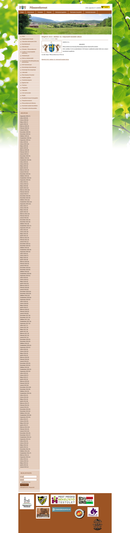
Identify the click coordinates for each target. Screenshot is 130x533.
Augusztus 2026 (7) (25, 116)
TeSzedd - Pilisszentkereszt (29, 49)
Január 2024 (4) (24, 172)
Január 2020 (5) (24, 265)
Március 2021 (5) (24, 237)
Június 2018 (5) (24, 303)
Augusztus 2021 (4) (25, 227)
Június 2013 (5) (24, 421)
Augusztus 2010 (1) (25, 457)
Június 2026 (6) (24, 120)
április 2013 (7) (24, 425)
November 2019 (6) (25, 269)
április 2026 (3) (24, 124)
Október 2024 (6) (24, 158)
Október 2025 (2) (24, 136)
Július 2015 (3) (24, 373)
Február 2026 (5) (24, 128)
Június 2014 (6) (24, 397)
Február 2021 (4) (24, 239)
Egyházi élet (25, 82)
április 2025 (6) (24, 148)
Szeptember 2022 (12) (26, 202)
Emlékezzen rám (25, 482)
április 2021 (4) (24, 235)
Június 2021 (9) (24, 231)
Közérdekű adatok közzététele (30, 105)
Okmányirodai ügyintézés (60, 12)
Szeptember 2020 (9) (25, 249)
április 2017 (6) (24, 331)
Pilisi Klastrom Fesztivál (28, 75)
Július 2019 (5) (24, 277)
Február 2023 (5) (24, 192)
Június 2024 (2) (24, 164)
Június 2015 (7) (24, 375)
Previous (18, 25)
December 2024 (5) (25, 156)
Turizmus (24, 85)
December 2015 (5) (25, 363)
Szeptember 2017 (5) (25, 321)
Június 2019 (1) (24, 279)
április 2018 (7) (24, 307)
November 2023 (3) (25, 174)
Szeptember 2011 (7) (25, 453)
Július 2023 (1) (24, 182)
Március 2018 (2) (24, 309)
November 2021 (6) (25, 221)
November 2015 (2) (25, 365)
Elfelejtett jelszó (24, 487)
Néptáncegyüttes (26, 77)
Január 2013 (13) (24, 431)
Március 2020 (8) (24, 261)
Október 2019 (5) (24, 271)
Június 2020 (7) (24, 255)
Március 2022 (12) (25, 213)
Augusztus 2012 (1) (25, 439)
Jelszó (22, 479)
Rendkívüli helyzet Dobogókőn (30, 98)
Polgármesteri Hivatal (27, 39)
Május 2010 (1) (24, 463)
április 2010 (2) (24, 465)
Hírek (23, 36)
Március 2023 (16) (25, 190)
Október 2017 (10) (25, 319)
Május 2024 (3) (24, 166)
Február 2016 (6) (24, 359)
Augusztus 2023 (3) (25, 180)
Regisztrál (31, 487)
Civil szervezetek (26, 93)
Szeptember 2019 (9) (25, 273)
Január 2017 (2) (24, 337)
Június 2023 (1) (24, 184)
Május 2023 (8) (24, 186)
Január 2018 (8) (24, 313)
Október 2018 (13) (25, 295)
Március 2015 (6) (24, 381)
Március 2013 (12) (25, 427)
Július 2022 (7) (24, 205)
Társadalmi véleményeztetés (29, 108)
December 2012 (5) (25, 433)
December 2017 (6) (25, 315)
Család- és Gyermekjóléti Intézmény (28, 52)
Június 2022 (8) (24, 207)
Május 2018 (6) (24, 305)
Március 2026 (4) (24, 126)
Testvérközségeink (27, 80)
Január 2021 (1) (24, 241)
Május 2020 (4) (24, 257)
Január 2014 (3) (24, 407)
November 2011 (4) (25, 449)
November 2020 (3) (25, 245)
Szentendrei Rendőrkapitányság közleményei (30, 61)
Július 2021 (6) (24, 229)
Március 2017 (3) (24, 333)
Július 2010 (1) (24, 459)
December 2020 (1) (25, 243)
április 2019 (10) (24, 283)
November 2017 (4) (25, 317)
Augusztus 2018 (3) (25, 299)
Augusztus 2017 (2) (25, 323)
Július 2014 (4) (24, 395)
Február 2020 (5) (24, 263)
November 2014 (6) (25, 389)
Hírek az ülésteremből (27, 58)
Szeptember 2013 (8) (25, 415)
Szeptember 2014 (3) (25, 393)
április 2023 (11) (24, 188)
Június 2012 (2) (24, 443)
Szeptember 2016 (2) (25, 345)
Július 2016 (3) (24, 349)
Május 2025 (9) (24, 146)
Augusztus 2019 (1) (25, 275)
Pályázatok (49, 12)
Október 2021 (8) (24, 223)
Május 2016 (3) (24, 353)
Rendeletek (40, 12)
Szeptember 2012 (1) (25, 437)
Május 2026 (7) (24, 122)
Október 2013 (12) (25, 413)
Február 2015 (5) (24, 383)
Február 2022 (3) (24, 215)
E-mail (22, 476)
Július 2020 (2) (24, 253)
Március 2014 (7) (24, 403)
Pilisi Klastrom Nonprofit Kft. (76, 12)
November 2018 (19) (25, 293)
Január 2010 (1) (24, 467)
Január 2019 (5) (24, 289)
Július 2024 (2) (24, 162)
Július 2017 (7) (24, 325)
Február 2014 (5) (24, 405)
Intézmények (25, 46)
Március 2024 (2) (24, 170)
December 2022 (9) (25, 196)
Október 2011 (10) (25, 451)
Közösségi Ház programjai (29, 70)
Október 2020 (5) (24, 247)
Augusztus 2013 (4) (25, 417)
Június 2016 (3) (24, 351)
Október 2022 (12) (25, 200)
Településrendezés (27, 100)
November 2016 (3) (25, 341)
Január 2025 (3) (24, 154)
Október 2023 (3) (24, 176)
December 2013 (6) (25, 409)
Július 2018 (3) (24, 301)
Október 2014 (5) (24, 391)
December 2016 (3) (25, 339)
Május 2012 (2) (24, 445)
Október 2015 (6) (24, 367)
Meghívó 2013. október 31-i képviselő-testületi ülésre (55, 59)
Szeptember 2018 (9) (25, 297)
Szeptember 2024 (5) (25, 160)
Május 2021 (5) (24, 233)
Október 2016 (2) (24, 343)
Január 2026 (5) (24, 130)
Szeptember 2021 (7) (25, 225)
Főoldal (22, 12)
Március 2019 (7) (24, 285)
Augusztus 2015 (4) (25, 371)
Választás (24, 90)
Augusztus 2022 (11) (25, 204)
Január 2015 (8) (24, 385)
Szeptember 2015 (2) (25, 369)
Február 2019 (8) (24, 287)
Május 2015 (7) (24, 377)
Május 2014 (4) (24, 399)
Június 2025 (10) (24, 144)
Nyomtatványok (26, 44)
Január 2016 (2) (24, 361)
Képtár (23, 95)
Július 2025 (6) (24, 142)
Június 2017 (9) (24, 327)
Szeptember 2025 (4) (25, 138)
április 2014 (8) (24, 401)
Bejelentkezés (24, 484)
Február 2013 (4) (24, 429)
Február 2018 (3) (24, 311)
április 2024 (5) (24, 168)
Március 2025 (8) (24, 150)
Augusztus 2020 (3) (25, 251)
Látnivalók (24, 72)
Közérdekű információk (90, 12)
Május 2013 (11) (24, 423)
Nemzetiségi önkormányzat (29, 67)
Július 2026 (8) (24, 118)
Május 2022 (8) (24, 209)
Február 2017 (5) (24, 335)
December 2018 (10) (25, 291)
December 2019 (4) (25, 267)
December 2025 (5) (25, 132)
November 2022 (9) (25, 198)
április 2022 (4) (24, 211)
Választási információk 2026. (29, 41)
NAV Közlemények (27, 64)
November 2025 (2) (25, 134)
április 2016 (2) (24, 355)
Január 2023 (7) (24, 194)
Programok (25, 87)
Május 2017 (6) (24, 329)
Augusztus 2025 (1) (25, 140)
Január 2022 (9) (24, 217)
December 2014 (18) (25, 387)
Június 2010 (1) (24, 461)
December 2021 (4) (25, 219)
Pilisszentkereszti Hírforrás (29, 103)
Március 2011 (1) (24, 455)
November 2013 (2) (25, 411)
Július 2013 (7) (24, 419)
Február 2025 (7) (24, 152)
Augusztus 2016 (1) (25, 347)
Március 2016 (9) (24, 357)
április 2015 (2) (24, 379)
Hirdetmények (25, 55)
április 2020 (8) (24, 259)
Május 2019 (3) (24, 281)
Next (111, 25)
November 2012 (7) (25, 435)
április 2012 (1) (24, 447)
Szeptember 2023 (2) (25, 178)
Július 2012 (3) (24, 441)
